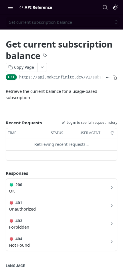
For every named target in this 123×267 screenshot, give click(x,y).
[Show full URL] (107, 77)
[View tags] (44, 56)
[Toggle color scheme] (115, 7)
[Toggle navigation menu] (10, 7)
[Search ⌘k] (105, 7)
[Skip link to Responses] (1, 173)
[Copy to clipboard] (114, 77)
